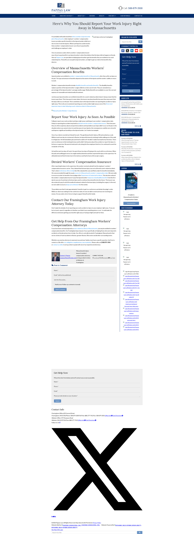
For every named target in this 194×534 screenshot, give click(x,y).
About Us (81, 15)
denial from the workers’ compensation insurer (92, 123)
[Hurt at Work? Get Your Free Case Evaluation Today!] (64, 111)
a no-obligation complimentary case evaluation (77, 242)
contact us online (58, 245)
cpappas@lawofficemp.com (68, 258)
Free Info (112, 15)
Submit (131, 91)
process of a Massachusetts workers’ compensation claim (91, 173)
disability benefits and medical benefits (87, 85)
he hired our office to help (66, 171)
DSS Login (60, 530)
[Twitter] (127, 50)
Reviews (92, 15)
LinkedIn (105, 258)
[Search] (140, 41)
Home (53, 15)
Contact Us (138, 15)
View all (137, 126)
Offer (124, 168)
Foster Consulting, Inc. (90, 525)
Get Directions (117, 415)
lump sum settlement (72, 184)
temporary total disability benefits (97, 177)
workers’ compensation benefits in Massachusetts (85, 76)
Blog (123, 130)
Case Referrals (125, 15)
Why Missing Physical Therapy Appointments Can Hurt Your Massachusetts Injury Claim (129, 142)
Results (101, 15)
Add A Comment (60, 289)
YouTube (112, 258)
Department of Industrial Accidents (91, 175)
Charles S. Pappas (65, 255)
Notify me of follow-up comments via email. (67, 284)
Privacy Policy (97, 523)
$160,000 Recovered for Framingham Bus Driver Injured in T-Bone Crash (131, 112)
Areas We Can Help (66, 15)
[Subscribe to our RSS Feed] (131, 134)
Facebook (96, 258)
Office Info (108, 415)
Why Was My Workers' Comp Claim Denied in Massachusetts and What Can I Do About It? (131, 150)
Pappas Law (59, 57)
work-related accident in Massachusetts (85, 228)
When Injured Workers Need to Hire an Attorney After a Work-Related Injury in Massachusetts (131, 159)
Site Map (54, 530)
